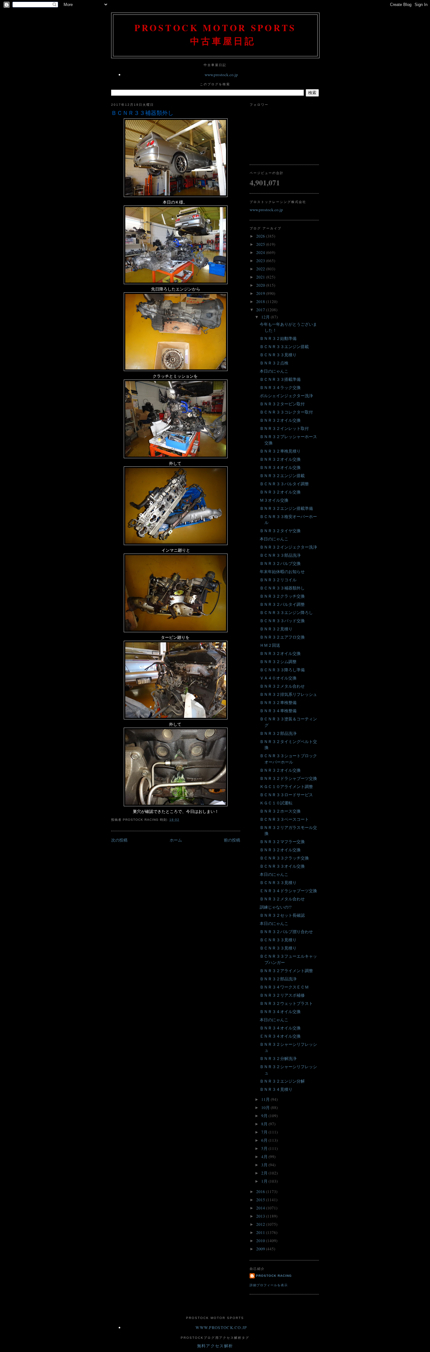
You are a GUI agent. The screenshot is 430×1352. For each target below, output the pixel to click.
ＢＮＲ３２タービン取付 (282, 404)
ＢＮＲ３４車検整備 (278, 710)
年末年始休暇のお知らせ (282, 571)
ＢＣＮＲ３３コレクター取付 (286, 412)
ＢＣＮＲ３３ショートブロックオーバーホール (288, 759)
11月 (266, 1099)
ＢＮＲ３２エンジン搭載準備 (286, 508)
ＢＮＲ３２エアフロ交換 (282, 637)
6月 (265, 1140)
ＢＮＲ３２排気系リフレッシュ (288, 694)
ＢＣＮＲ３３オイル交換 (282, 866)
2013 (261, 1216)
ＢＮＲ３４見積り (276, 1089)
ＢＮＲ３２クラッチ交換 (282, 596)
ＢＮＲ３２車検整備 (278, 702)
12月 (266, 317)
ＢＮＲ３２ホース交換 (280, 811)
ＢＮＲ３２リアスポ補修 (282, 995)
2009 (261, 1249)
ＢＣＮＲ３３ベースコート (284, 819)
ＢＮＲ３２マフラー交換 (282, 841)
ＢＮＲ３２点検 (274, 363)
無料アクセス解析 (215, 1346)
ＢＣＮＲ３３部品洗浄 (280, 555)
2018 (261, 301)
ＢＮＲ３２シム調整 (278, 661)
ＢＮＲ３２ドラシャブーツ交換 (288, 778)
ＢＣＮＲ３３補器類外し (142, 112)
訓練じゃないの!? (275, 907)
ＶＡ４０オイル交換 (278, 678)
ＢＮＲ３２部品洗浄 (278, 733)
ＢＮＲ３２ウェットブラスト (286, 1003)
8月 (265, 1124)
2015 (261, 1200)
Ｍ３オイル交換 (274, 500)
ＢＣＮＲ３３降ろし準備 (282, 670)
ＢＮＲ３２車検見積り (280, 451)
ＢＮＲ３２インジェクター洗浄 (288, 547)
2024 (261, 252)
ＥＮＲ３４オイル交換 (280, 1036)
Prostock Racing (274, 1275)
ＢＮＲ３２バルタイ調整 (282, 604)
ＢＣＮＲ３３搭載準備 (280, 379)
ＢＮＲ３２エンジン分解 (282, 1081)
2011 (261, 1232)
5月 (265, 1148)
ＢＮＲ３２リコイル (278, 580)
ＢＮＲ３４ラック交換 (280, 387)
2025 (261, 244)
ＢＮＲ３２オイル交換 (280, 420)
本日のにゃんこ (274, 371)
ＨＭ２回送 (270, 645)
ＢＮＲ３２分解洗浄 (278, 1058)
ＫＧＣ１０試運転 (276, 803)
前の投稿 (232, 840)
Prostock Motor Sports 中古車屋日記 (215, 34)
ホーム (176, 840)
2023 (261, 260)
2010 (261, 1240)
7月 (265, 1132)
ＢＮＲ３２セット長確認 (282, 915)
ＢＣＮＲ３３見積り (278, 355)
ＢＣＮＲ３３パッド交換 (282, 620)
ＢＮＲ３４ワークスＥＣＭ (284, 987)
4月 (265, 1156)
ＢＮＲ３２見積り (276, 629)
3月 (265, 1165)
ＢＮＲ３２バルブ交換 (280, 563)
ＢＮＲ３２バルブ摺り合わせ (286, 931)
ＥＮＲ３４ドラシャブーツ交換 (288, 890)
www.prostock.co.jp (221, 74)
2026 (261, 236)
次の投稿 (119, 840)
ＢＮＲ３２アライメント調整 (286, 970)
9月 (265, 1115)
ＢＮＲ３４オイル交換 (280, 467)
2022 (261, 269)
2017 (261, 310)
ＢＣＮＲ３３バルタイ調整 (284, 484)
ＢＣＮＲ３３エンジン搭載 (284, 346)
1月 (265, 1181)
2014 (261, 1208)
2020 (261, 285)
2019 (261, 293)
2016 (261, 1191)
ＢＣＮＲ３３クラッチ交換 (284, 858)
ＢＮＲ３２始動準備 (278, 338)
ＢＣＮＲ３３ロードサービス (286, 794)
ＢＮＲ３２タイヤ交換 (280, 530)
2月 (265, 1173)
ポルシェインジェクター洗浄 (286, 395)
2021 (261, 277)
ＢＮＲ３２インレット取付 (284, 428)
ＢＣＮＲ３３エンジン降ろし (286, 612)
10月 (266, 1107)
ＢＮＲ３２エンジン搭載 (282, 475)
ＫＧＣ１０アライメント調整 (286, 786)
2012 (261, 1224)
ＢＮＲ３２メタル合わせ (282, 686)
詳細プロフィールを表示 (269, 1285)
